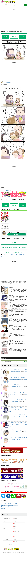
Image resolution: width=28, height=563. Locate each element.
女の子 (15, 255)
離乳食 (4, 533)
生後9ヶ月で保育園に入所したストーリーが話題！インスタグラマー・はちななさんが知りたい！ (18, 335)
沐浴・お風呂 (16, 531)
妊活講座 (15, 518)
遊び (22, 255)
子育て (19, 255)
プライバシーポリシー (6, 506)
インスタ (14, 242)
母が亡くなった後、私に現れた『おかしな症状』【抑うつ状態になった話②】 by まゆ (18, 343)
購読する (4, 358)
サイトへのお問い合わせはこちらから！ (11, 503)
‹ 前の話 (5, 36)
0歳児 (15, 526)
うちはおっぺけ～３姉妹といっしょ (5, 226)
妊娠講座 (4, 521)
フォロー (4, 199)
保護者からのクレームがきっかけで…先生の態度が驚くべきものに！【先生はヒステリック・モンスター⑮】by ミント (18, 320)
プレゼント (16, 541)
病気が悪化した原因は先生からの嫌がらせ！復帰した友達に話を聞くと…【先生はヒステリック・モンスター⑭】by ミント (18, 351)
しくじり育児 (5, 539)
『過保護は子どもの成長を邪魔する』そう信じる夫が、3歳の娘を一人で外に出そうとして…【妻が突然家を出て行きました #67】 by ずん (18, 313)
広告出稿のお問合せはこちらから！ (9, 505)
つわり (15, 523)
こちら (7, 283)
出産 (3, 526)
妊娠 (3, 523)
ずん (26, 431)
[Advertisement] (14, 19)
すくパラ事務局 (7, 82)
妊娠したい (16, 521)
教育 (3, 536)
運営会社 (3, 508)
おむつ (4, 531)
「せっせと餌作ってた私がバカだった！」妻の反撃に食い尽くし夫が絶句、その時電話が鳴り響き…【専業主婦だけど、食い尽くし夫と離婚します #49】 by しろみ (18, 306)
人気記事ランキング (6, 518)
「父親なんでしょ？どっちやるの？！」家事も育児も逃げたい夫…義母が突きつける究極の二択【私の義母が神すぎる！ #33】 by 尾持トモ (18, 298)
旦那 (15, 539)
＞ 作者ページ (17, 234)
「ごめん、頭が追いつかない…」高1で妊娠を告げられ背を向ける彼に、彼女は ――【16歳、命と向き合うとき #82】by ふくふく (18, 291)
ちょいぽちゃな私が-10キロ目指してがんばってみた (14, 247)
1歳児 (4, 255)
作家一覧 (14, 36)
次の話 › (22, 36)
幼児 (15, 533)
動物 (3, 541)
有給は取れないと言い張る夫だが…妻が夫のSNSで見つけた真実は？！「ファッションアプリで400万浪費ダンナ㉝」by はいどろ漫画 (18, 328)
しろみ (11, 388)
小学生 (15, 536)
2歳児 (15, 528)
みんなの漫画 (5, 190)
